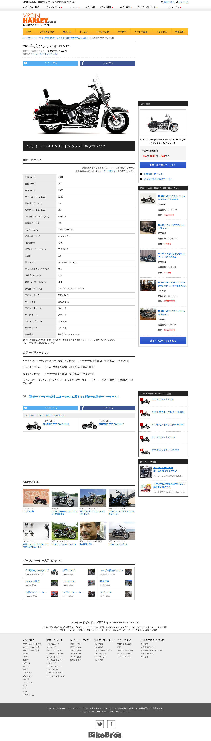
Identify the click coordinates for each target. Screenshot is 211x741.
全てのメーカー (29, 695)
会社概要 (144, 644)
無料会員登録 (169, 2)
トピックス (161, 32)
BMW (25, 669)
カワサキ (26, 663)
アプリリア (27, 676)
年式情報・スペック (153, 174)
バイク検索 (90, 7)
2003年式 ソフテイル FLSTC (165, 450)
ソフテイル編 (28, 511)
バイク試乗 (98, 660)
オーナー (122, 32)
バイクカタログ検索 (31, 647)
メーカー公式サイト (108, 171)
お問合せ (144, 657)
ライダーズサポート (147, 7)
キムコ (26, 689)
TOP (29, 32)
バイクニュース (53, 644)
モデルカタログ (46, 32)
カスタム (67, 32)
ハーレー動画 (141, 32)
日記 (119, 647)
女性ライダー (75, 653)
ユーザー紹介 (75, 657)
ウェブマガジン (53, 7)
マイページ (183, 2)
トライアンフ (28, 682)
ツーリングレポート (125, 650)
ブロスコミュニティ (125, 644)
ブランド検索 (105, 7)
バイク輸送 (98, 647)
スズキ (26, 660)
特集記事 (179, 32)
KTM (25, 685)
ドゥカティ (27, 673)
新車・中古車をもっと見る (163, 340)
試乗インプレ (75, 644)
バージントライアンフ (56, 676)
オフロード (51, 663)
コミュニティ (173, 7)
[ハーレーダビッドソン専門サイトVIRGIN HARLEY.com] (39, 19)
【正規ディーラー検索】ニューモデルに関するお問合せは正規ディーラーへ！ (73, 396)
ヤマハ (26, 657)
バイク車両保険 (100, 653)
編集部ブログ (75, 660)
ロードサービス (100, 657)
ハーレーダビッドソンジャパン (45, 54)
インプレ (83, 32)
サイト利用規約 (147, 653)
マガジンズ (51, 647)
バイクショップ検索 (31, 650)
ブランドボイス (123, 657)
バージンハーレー (54, 666)
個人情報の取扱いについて (152, 650)
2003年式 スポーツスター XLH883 (168, 424)
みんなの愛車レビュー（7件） (158, 178)
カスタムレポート (124, 653)
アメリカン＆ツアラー (56, 660)
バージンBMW (52, 669)
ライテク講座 (75, 650)
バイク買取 (125, 7)
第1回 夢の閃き (86, 544)
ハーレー (26, 666)
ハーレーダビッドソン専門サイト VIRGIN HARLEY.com (105, 622)
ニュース (74, 7)
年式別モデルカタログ (55, 415)
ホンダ (26, 653)
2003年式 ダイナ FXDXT (163, 437)
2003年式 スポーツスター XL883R (168, 412)
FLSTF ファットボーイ (118, 544)
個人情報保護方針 (148, 647)
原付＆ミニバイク (54, 650)
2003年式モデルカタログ (77, 38)
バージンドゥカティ (55, 673)
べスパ (26, 679)
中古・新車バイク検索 (32, 644)
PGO (25, 692)
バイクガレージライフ (103, 650)
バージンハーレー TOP (34, 415)
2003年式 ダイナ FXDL (163, 399)
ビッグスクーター (54, 657)
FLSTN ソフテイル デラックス (64, 544)
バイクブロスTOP (31, 7)
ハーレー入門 (103, 32)
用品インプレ (75, 647)
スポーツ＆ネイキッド (56, 653)
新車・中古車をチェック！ (163, 165)
